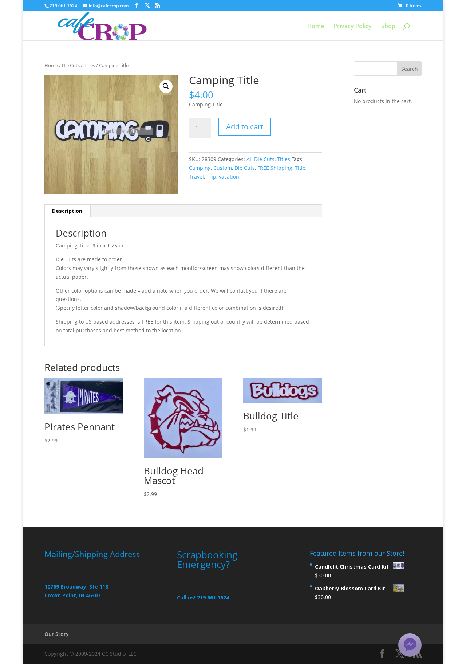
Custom (222, 167)
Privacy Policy (352, 26)
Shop (388, 26)
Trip (211, 176)
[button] (166, 86)
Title (300, 167)
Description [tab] (67, 210)
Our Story (56, 633)
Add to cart (244, 127)
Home (315, 26)
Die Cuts (71, 65)
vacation (229, 176)
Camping (200, 167)
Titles (89, 65)
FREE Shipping (274, 167)
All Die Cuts (260, 159)
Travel (196, 176)
